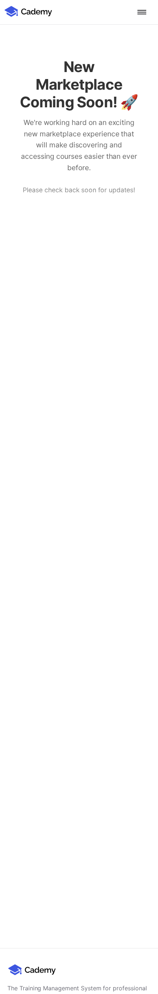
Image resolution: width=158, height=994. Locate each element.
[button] (142, 12)
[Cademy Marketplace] (28, 15)
